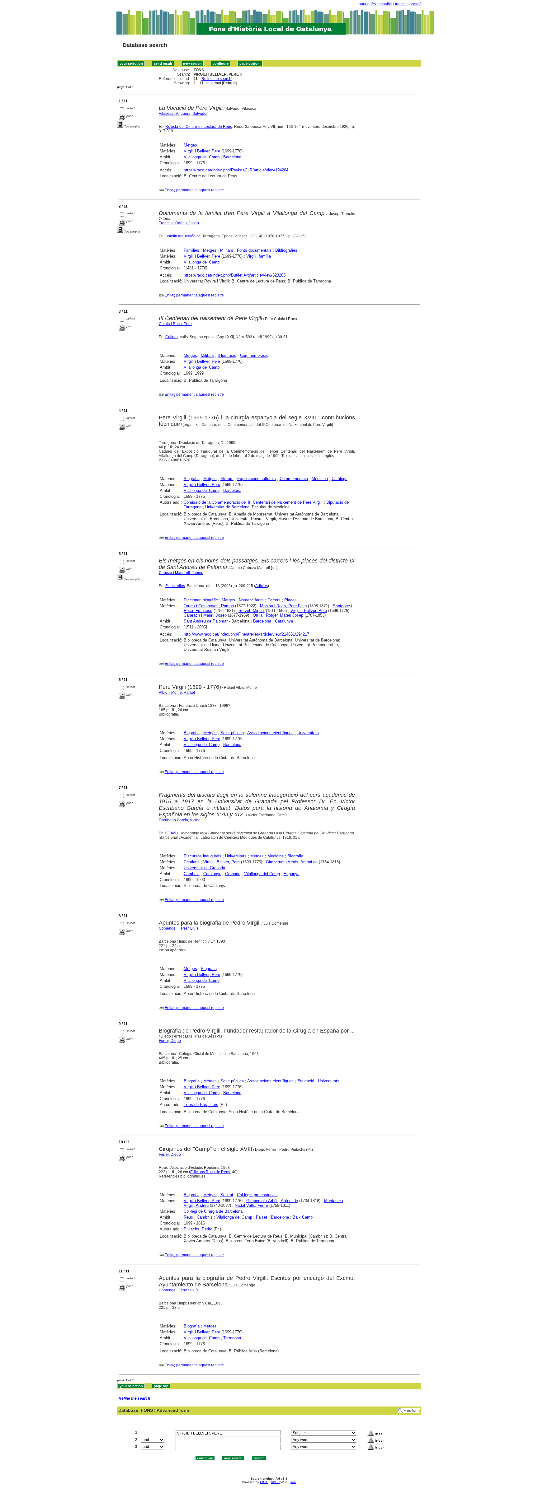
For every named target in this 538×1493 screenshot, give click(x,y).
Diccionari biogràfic (201, 600)
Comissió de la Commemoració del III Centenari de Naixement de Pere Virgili (253, 502)
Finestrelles (175, 586)
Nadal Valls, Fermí (251, 1205)
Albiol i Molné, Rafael (177, 692)
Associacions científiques (270, 732)
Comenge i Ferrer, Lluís (178, 928)
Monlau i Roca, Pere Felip (283, 606)
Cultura (171, 337)
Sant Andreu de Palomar (206, 621)
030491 (171, 833)
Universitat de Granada (204, 867)
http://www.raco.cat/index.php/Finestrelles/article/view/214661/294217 (246, 634)
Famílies (191, 250)
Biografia (192, 478)
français (401, 4)
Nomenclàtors (251, 600)
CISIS (264, 1482)
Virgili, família (258, 256)
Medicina (320, 478)
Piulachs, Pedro (198, 1229)
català (416, 4)
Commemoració (254, 355)
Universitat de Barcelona (227, 507)
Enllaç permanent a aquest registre (194, 190)
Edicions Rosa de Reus (210, 1172)
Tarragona (232, 1338)
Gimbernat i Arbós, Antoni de (292, 862)
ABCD (275, 1482)
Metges (190, 145)
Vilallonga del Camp (201, 157)
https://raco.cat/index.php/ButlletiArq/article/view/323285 (235, 275)
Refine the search (216, 79)
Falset (261, 1217)
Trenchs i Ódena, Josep (179, 223)
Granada (232, 873)
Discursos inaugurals (202, 856)
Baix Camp (303, 1217)
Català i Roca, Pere (175, 324)
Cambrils (192, 873)
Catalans (192, 862)
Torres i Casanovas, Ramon (209, 606)
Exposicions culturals (256, 478)
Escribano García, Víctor (179, 820)
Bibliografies (286, 250)
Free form (412, 1410)
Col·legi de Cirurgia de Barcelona (213, 1211)
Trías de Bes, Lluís (201, 1104)
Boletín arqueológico (183, 236)
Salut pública (232, 732)
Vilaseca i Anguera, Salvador (183, 113)
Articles (261, 586)
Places (290, 600)
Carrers (274, 600)
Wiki (293, 1482)
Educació (305, 1081)
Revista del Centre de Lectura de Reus (198, 126)
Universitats (308, 732)
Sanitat (226, 1194)
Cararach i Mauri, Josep (205, 615)
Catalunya (284, 621)
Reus (188, 1217)
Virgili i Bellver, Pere (202, 151)
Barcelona (232, 157)
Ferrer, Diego (170, 1040)
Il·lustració (227, 355)
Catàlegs (339, 478)
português (367, 4)
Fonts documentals (254, 250)
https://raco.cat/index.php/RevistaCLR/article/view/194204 (236, 170)
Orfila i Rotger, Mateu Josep (278, 615)
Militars (226, 250)
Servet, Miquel (251, 610)
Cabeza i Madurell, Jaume (181, 573)
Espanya (292, 873)
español (385, 4)
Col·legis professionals (257, 1194)
